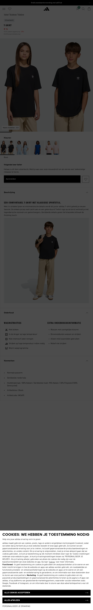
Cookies (52, 562)
